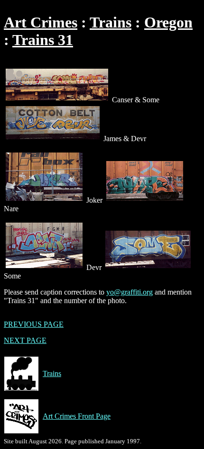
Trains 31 (42, 39)
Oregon (168, 22)
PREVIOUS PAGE (34, 324)
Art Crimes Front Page (77, 416)
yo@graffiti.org (129, 292)
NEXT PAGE (25, 340)
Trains (110, 22)
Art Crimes (40, 22)
